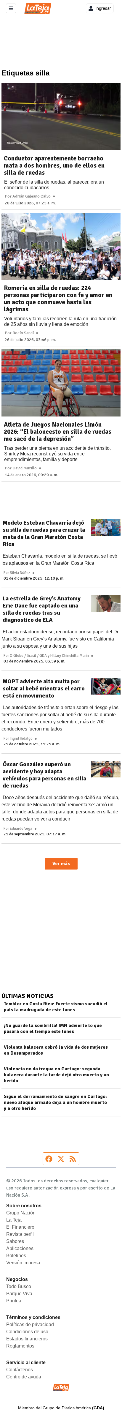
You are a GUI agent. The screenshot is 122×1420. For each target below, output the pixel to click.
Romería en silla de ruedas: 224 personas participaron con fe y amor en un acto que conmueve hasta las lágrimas (58, 298)
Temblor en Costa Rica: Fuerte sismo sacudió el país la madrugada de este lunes (56, 1007)
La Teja (14, 1219)
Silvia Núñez (20, 572)
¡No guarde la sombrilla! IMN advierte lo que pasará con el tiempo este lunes (53, 1028)
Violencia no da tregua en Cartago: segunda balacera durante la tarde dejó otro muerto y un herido (56, 1075)
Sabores (15, 1241)
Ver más (61, 864)
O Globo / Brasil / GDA (28, 655)
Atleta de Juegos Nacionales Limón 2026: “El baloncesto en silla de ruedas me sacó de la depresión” (57, 431)
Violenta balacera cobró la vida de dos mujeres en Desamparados (56, 1050)
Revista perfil (20, 1234)
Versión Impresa (23, 1262)
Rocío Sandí (23, 333)
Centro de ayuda (23, 1376)
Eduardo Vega (21, 828)
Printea (13, 1300)
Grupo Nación (21, 1212)
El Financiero (20, 1227)
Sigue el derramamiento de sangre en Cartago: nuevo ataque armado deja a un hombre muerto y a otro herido (55, 1102)
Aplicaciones (19, 1248)
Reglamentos (20, 1345)
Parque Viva (19, 1293)
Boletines (16, 1255)
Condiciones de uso (27, 1331)
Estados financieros (27, 1338)
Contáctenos (19, 1369)
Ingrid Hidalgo (21, 738)
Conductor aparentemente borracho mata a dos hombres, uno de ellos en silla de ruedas (54, 165)
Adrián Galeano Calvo (31, 196)
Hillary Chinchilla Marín (69, 655)
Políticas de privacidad (30, 1324)
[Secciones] (11, 8)
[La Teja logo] (38, 8)
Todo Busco (18, 1286)
